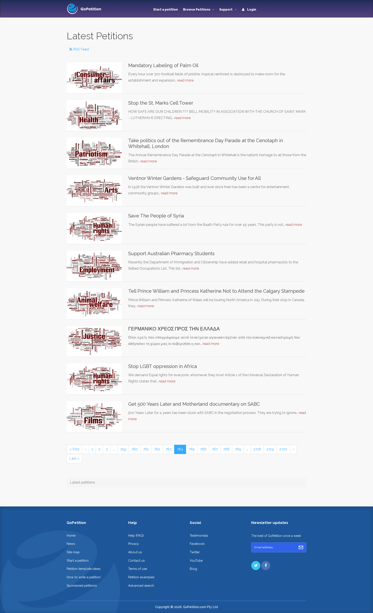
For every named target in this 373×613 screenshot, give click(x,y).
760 (134, 449)
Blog (193, 569)
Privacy (133, 543)
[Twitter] (255, 565)
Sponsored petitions (82, 585)
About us (135, 552)
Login (251, 9)
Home (71, 535)
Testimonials (199, 535)
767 (215, 449)
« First (74, 449)
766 (203, 449)
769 (238, 449)
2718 (257, 449)
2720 (283, 449)
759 (123, 449)
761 (146, 449)
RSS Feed (80, 49)
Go (301, 547)
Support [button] (226, 9)
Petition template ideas (83, 569)
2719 (270, 449)
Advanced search (141, 585)
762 (157, 449)
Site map (73, 552)
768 (226, 449)
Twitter (195, 552)
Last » (74, 458)
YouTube (196, 560)
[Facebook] (265, 565)
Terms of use (137, 569)
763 (169, 449)
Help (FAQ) (136, 535)
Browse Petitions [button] (196, 9)
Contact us (136, 560)
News (71, 543)
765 (192, 449)
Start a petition (165, 9)
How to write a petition (84, 577)
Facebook (197, 543)
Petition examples (141, 577)
